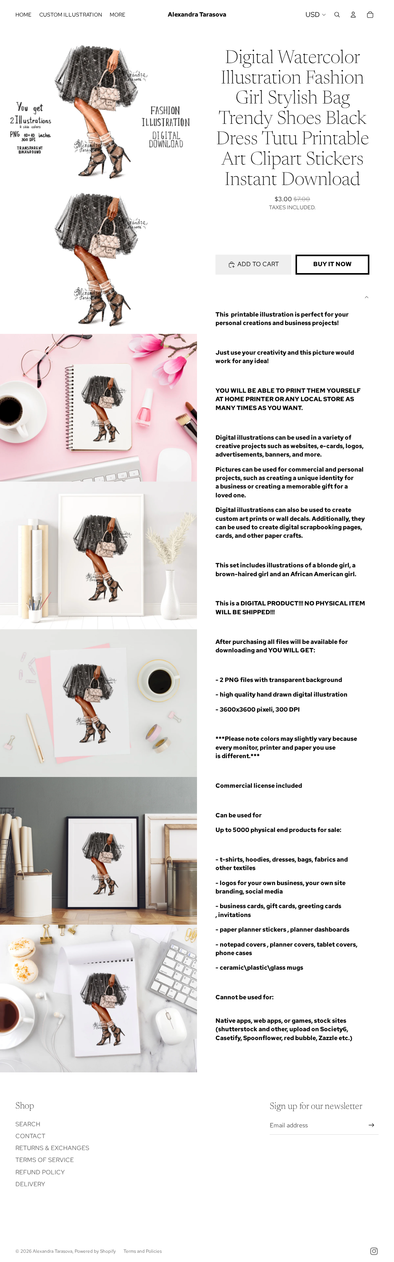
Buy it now (332, 264)
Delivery (30, 1184)
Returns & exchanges (52, 1148)
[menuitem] (117, 15)
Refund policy (40, 1172)
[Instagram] (374, 1251)
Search (27, 1124)
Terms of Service (44, 1160)
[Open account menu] (353, 14)
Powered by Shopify (95, 1251)
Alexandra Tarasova (52, 1251)
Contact (30, 1136)
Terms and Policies (143, 1251)
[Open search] (337, 14)
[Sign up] (371, 1125)
